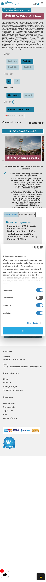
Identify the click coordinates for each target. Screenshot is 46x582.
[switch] (39, 298)
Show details (32, 323)
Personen (8, 74)
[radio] (12, 61)
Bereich (7, 102)
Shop (5, 379)
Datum (7, 54)
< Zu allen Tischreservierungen (17, 10)
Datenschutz (9, 407)
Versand (23, 214)
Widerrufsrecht (10, 418)
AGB (5, 414)
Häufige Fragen (10, 386)
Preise (32, 214)
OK (23, 331)
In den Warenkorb (23, 131)
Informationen (10, 214)
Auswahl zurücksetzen (15, 115)
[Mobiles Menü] (41, 3)
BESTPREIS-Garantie (13, 390)
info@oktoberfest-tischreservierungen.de (22, 366)
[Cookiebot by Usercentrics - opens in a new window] (32, 247)
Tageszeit (8, 87)
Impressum (8, 410)
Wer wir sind (9, 403)
